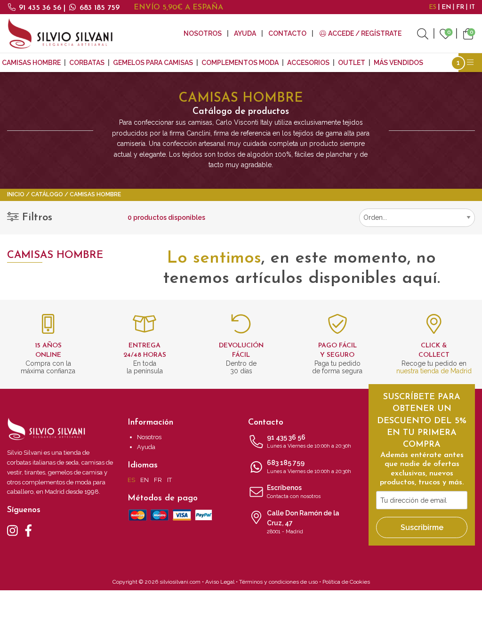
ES (432, 7)
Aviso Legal (219, 582)
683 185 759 (98, 8)
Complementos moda (240, 62)
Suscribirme (422, 527)
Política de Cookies (346, 582)
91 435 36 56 (40, 8)
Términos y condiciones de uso (278, 582)
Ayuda (245, 33)
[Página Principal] (60, 33)
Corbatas (86, 62)
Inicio (15, 194)
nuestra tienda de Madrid (434, 371)
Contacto (287, 33)
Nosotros (203, 33)
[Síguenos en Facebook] (28, 529)
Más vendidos (398, 62)
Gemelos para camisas (153, 62)
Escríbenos (294, 491)
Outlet (351, 62)
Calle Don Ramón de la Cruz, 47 (303, 522)
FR (460, 7)
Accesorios (308, 62)
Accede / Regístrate (364, 33)
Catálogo (47, 194)
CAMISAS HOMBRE (31, 62)
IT (472, 7)
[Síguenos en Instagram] (12, 529)
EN (446, 7)
